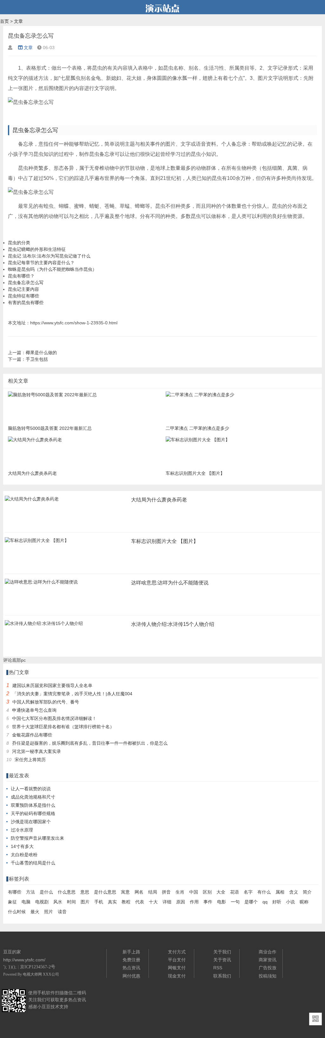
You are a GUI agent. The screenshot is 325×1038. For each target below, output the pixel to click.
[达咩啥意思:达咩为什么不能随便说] (41, 583)
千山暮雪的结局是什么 (33, 862)
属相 (279, 892)
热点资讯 (131, 967)
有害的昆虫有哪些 (25, 302)
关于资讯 (222, 959)
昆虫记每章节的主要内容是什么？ (41, 262)
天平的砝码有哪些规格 (33, 813)
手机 (98, 901)
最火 (34, 911)
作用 (194, 901)
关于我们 (222, 951)
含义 (293, 892)
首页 (4, 21)
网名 (139, 892)
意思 (84, 892)
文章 (18, 21)
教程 (126, 901)
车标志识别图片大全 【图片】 (164, 541)
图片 (85, 901)
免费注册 (131, 959)
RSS (217, 967)
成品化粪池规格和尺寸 (33, 796)
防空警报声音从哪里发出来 (37, 838)
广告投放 (267, 967)
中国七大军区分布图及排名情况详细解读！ (54, 718)
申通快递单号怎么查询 (34, 710)
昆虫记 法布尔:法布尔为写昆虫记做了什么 (49, 255)
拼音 (166, 892)
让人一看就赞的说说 (31, 788)
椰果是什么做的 (41, 352)
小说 (290, 901)
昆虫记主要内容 (23, 289)
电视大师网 (33, 974)
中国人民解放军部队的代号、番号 (45, 701)
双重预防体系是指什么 (33, 805)
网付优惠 (131, 975)
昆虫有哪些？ (21, 275)
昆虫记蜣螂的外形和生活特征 (37, 249)
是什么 (46, 892)
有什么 (264, 892)
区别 (207, 892)
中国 (193, 892)
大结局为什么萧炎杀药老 (159, 499)
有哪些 (14, 892)
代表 (139, 901)
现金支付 (177, 975)
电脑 (26, 901)
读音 (62, 911)
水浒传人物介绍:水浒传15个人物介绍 (172, 624)
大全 (220, 892)
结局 (152, 892)
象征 (12, 901)
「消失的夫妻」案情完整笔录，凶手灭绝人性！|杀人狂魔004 (72, 693)
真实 (112, 901)
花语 (234, 892)
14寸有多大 (22, 846)
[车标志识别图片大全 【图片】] (37, 542)
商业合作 (267, 951)
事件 (207, 901)
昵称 (304, 901)
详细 (166, 901)
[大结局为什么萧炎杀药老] (32, 500)
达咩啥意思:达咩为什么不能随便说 (170, 582)
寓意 (125, 892)
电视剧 (42, 901)
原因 (180, 901)
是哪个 (251, 901)
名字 (248, 892)
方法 (30, 892)
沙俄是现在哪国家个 (31, 821)
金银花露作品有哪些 (32, 734)
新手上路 (131, 951)
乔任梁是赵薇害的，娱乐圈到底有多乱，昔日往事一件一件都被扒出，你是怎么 (90, 743)
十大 (153, 901)
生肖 (180, 892)
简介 (307, 892)
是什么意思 (105, 892)
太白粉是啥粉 (24, 854)
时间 (71, 901)
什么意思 (67, 892)
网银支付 (177, 967)
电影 (221, 901)
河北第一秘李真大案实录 (36, 751)
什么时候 (17, 911)
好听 (276, 901)
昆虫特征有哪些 (23, 295)
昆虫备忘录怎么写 (25, 282)
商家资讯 (267, 959)
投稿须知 (267, 975)
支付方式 (177, 951)
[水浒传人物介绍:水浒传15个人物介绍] (44, 625)
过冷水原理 (22, 829)
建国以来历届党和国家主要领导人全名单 (52, 685)
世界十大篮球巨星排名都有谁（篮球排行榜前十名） (63, 726)
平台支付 (177, 959)
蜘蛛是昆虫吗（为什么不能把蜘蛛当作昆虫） (52, 269)
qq (265, 901)
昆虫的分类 (19, 242)
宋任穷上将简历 (30, 759)
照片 (48, 911)
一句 (235, 901)
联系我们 (222, 975)
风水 (57, 901)
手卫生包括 (37, 359)
